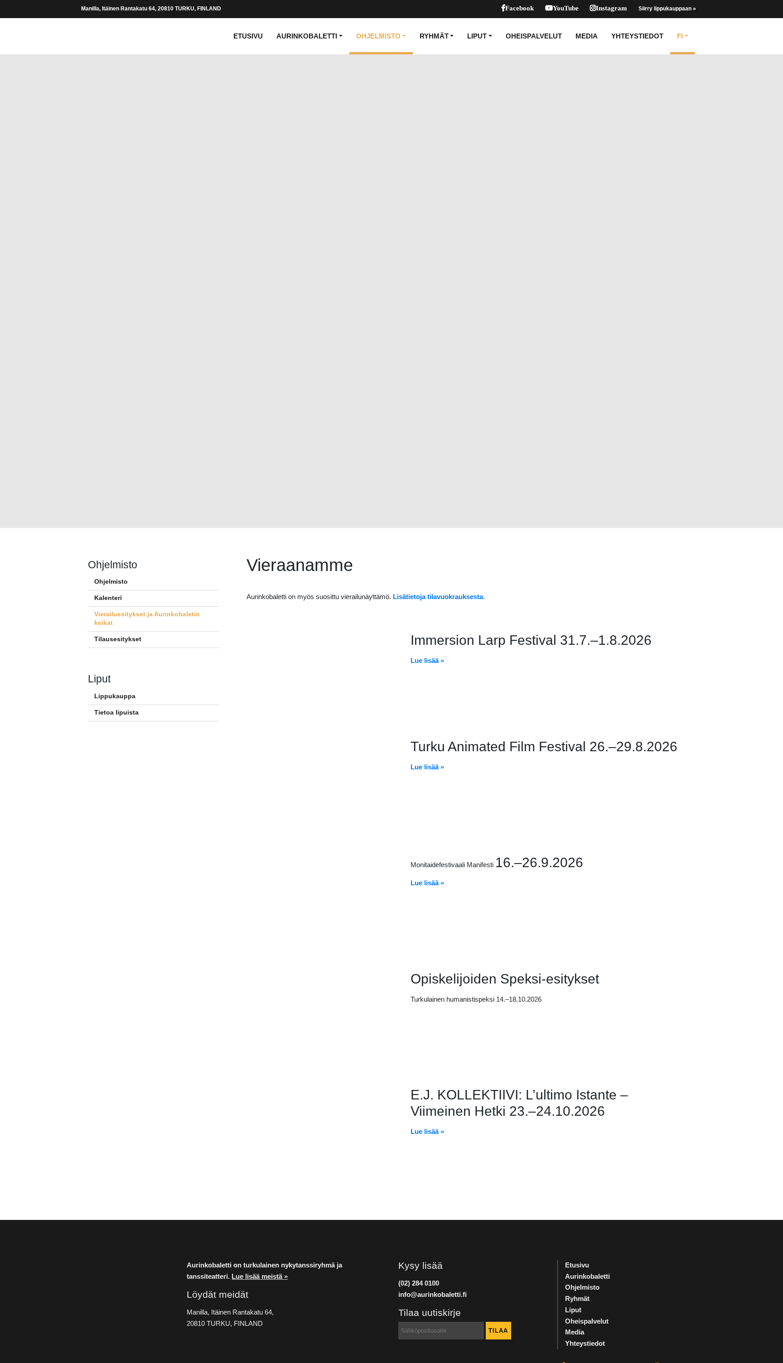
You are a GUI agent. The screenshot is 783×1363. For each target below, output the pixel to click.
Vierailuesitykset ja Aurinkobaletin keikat (147, 618)
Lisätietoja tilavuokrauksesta (438, 596)
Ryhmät (434, 36)
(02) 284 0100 (418, 1283)
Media (586, 36)
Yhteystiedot (637, 36)
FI (680, 36)
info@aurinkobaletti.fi (432, 1294)
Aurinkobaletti (306, 36)
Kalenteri (108, 598)
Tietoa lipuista (116, 712)
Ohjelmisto (378, 36)
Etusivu (248, 36)
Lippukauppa (114, 696)
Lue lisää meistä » (260, 1276)
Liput (477, 36)
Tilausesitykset (117, 639)
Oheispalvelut (534, 36)
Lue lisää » (427, 660)
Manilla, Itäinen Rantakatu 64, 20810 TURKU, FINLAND (151, 8)
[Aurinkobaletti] (112, 36)
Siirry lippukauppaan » (667, 8)
